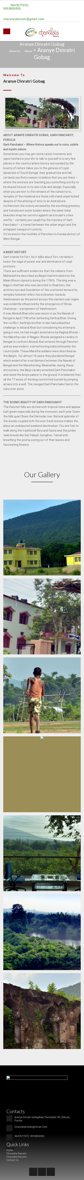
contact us (12, 1160)
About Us (14, 51)
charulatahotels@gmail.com (23, 19)
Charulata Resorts (16, 1153)
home (9, 1150)
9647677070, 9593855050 (16, 7)
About (28, 51)
